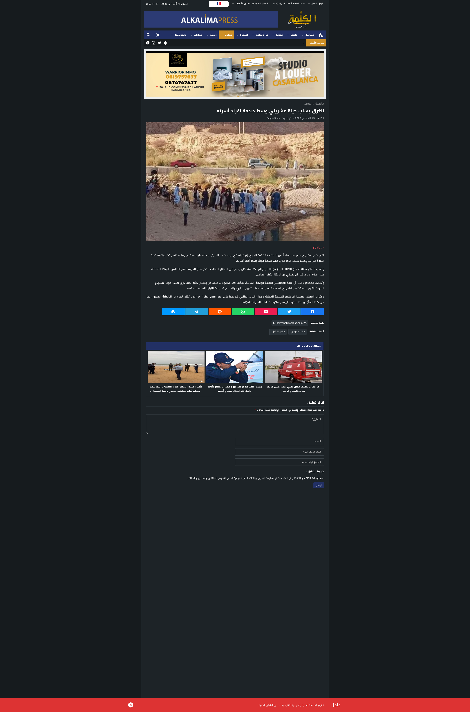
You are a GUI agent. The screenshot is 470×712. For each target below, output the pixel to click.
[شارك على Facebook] (312, 311)
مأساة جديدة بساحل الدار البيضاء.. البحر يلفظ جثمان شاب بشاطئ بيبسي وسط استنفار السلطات (176, 390)
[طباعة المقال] (173, 311)
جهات (294, 35)
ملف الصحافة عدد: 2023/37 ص (288, 3)
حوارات (198, 35)
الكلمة (320, 118)
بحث (148, 34)
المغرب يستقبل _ (295, 43)
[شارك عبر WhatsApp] (243, 311)
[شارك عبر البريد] (266, 311)
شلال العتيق (278, 331)
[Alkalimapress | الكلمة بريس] (302, 19)
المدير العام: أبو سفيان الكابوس (251, 3)
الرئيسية (320, 35)
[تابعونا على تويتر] (159, 42)
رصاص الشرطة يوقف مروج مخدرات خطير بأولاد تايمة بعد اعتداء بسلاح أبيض (235, 388)
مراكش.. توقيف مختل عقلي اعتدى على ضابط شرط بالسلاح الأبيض (293, 388)
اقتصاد (244, 35)
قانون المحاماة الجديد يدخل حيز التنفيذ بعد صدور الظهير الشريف (291, 705)
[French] (219, 3)
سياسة (309, 35)
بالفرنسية (180, 35)
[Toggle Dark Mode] (157, 34)
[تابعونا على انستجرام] (153, 42)
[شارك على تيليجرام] (196, 311)
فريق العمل (317, 3)
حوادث (228, 35)
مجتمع (279, 35)
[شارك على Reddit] (219, 311)
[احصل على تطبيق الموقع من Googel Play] (165, 42)
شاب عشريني (298, 331)
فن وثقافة (262, 35)
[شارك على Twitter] (289, 311)
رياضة (213, 35)
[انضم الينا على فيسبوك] (147, 42)
